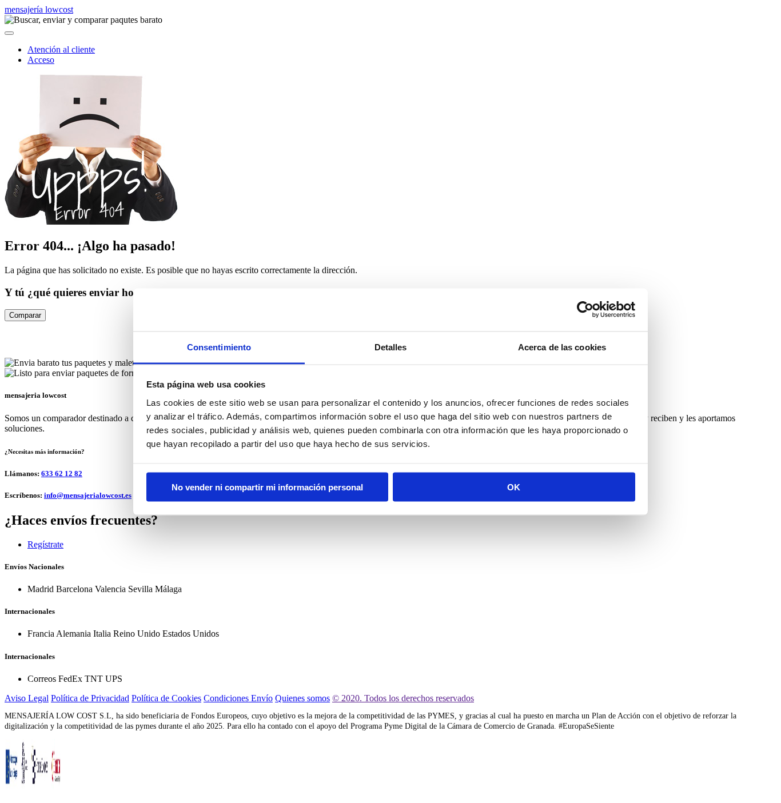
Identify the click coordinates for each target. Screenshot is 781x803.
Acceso (40, 60)
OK (513, 487)
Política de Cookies (166, 698)
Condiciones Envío (238, 698)
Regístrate (45, 544)
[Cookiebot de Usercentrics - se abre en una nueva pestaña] (585, 309)
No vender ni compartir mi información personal (267, 487)
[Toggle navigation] (9, 33)
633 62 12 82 (61, 473)
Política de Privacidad (90, 698)
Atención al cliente (61, 49)
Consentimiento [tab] (219, 346)
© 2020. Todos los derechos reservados (403, 698)
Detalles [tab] (390, 346)
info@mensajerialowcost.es (88, 495)
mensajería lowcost (39, 9)
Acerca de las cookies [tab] (562, 346)
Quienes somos (302, 698)
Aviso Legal (27, 698)
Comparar (25, 315)
